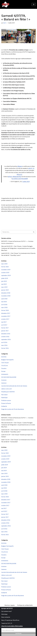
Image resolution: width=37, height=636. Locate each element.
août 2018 (4, 298)
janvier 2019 (5, 290)
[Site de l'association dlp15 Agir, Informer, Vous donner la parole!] (5, 4)
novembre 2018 (5, 296)
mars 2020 (4, 264)
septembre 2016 (6, 339)
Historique (4, 614)
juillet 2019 (4, 278)
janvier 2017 (5, 330)
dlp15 (4, 23)
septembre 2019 (6, 275)
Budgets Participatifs (7, 359)
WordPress (16, 620)
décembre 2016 (5, 333)
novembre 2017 (5, 316)
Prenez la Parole (6, 403)
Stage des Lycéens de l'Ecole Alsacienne (12, 409)
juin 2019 (4, 281)
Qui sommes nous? (6, 611)
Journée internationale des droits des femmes (14, 386)
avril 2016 (4, 342)
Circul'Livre (4, 365)
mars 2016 (4, 345)
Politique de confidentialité (25, 605)
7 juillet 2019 (26, 181)
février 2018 (5, 310)
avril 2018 (4, 304)
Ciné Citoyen (5, 362)
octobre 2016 (5, 336)
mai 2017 (4, 322)
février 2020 (5, 266)
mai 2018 (4, 301)
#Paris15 (19, 174)
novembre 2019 (5, 269)
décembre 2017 (5, 313)
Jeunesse (3, 383)
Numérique (4, 397)
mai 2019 (4, 284)
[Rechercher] (34, 232)
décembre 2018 (5, 293)
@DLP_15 (31, 168)
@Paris (10, 176)
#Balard (20, 166)
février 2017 (5, 328)
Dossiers (3, 368)
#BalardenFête (17, 176)
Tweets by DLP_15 (6, 623)
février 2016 (5, 348)
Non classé (4, 394)
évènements (4, 374)
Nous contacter (5, 617)
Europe (3, 371)
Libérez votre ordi (6, 389)
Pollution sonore (6, 400)
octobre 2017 (5, 319)
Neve (2, 620)
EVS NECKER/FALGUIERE (8, 377)
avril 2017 (4, 325)
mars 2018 (4, 307)
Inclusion (3, 380)
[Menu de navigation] (34, 4)
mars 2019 (4, 287)
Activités (3, 357)
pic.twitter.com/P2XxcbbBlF (20, 178)
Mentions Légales (9, 605)
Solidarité (4, 406)
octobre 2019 (5, 272)
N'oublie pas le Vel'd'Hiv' (8, 391)
